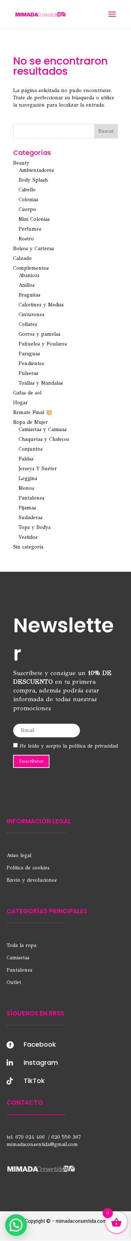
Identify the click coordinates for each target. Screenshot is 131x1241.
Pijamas (27, 508)
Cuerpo (27, 209)
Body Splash (33, 180)
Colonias (28, 200)
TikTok (34, 1080)
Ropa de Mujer (30, 422)
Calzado (22, 258)
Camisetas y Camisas (43, 429)
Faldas (26, 459)
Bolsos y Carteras (33, 248)
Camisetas (18, 958)
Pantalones (31, 498)
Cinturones (31, 314)
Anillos (27, 285)
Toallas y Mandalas (41, 383)
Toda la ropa (21, 945)
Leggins (28, 478)
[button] (16, 1225)
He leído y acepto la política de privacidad (68, 746)
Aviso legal (19, 855)
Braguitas (29, 295)
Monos (26, 488)
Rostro (26, 239)
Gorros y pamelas (39, 334)
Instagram (41, 1062)
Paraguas (29, 354)
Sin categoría (28, 547)
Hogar (20, 403)
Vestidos (28, 537)
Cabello (27, 190)
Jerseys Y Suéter (38, 469)
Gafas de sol (27, 393)
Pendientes (31, 363)
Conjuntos (31, 449)
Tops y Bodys (35, 527)
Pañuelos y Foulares (43, 344)
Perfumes (30, 229)
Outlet (14, 982)
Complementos (31, 268)
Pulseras (28, 373)
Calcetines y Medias (41, 305)
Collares (28, 324)
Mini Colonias (34, 219)
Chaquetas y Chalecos (44, 439)
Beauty (21, 163)
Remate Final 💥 (32, 412)
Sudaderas (31, 517)
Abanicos (29, 275)
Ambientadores (36, 170)
